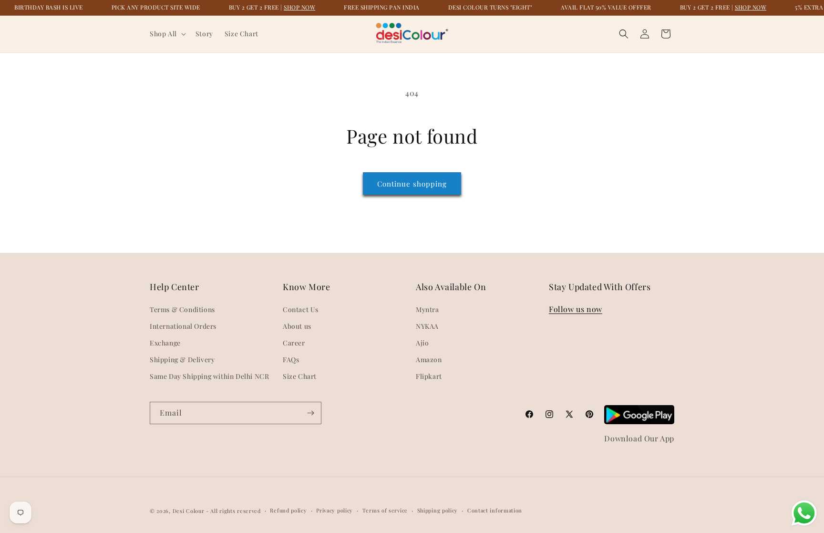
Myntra (427, 309)
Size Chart (300, 376)
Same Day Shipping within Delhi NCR (209, 376)
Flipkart (429, 376)
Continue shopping (412, 183)
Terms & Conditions (182, 309)
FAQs (291, 359)
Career (294, 342)
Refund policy (288, 510)
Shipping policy (437, 510)
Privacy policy (334, 510)
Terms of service (385, 510)
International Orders (183, 326)
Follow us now (575, 309)
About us (297, 326)
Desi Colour (189, 510)
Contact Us (301, 309)
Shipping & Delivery (182, 359)
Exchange (165, 342)
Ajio (422, 342)
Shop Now (299, 7)
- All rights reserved (233, 510)
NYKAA (427, 326)
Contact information (494, 510)
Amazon (429, 359)
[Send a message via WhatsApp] (804, 513)
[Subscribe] (310, 413)
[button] (167, 34)
